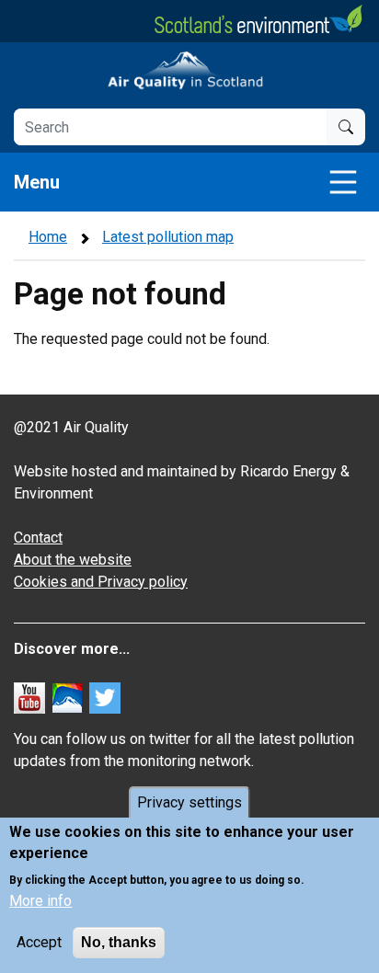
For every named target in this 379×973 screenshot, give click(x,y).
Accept (39, 942)
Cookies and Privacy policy (101, 581)
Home (48, 237)
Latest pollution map (168, 237)
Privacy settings (189, 802)
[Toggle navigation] (343, 182)
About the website (73, 559)
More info (40, 901)
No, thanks (118, 942)
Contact (38, 537)
